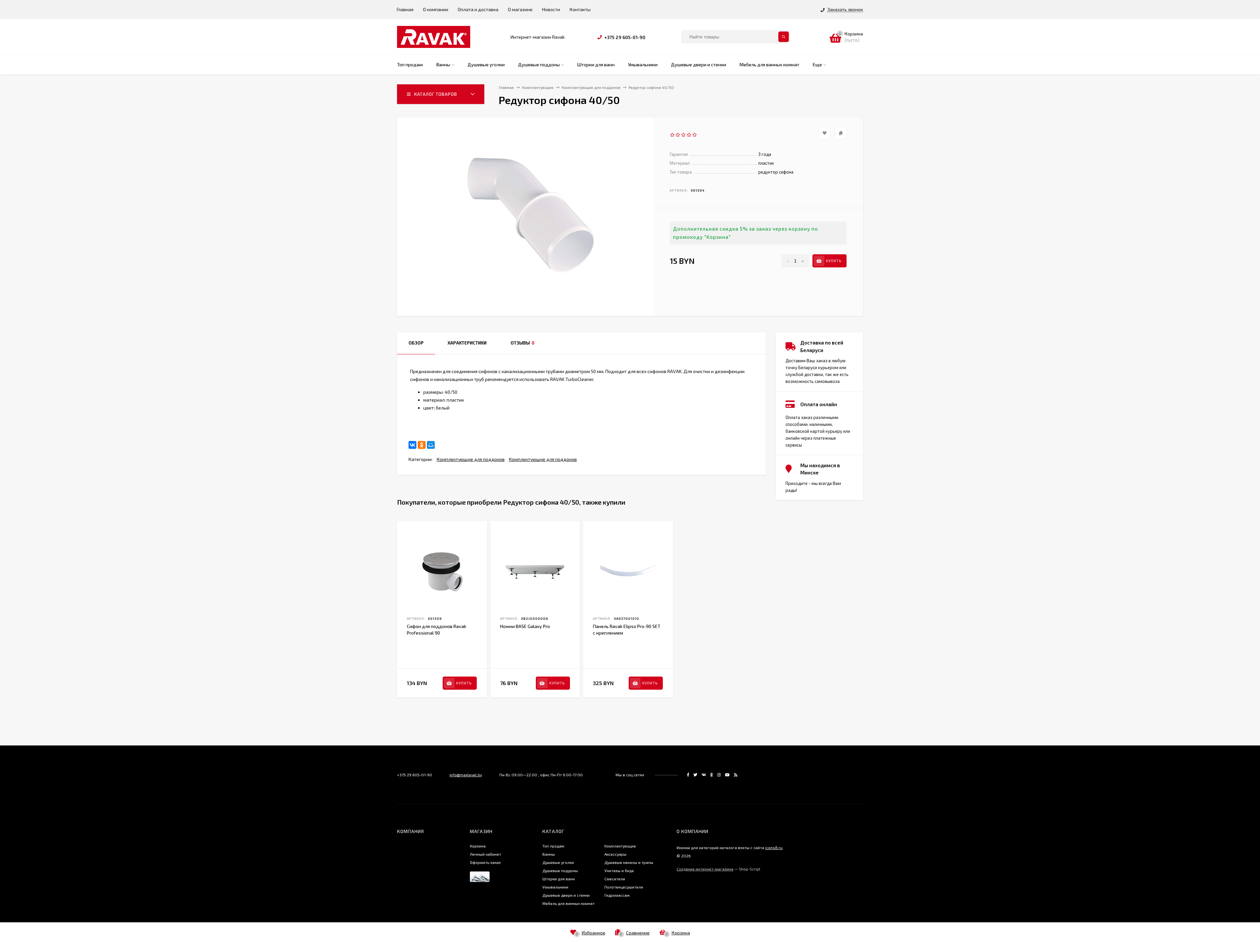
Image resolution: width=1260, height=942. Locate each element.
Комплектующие (620, 846)
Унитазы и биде (619, 870)
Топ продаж (553, 846)
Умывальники (555, 887)
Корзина (478, 846)
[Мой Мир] (431, 445)
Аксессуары (615, 854)
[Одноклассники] (422, 445)
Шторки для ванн (558, 878)
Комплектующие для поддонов (471, 459)
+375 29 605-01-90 (624, 37)
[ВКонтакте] (412, 445)
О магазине (520, 9)
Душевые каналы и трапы (628, 862)
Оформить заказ (485, 862)
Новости (551, 9)
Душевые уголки (558, 862)
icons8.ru (774, 847)
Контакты (580, 9)
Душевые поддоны (560, 870)
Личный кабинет (485, 854)
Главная (405, 9)
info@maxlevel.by (466, 774)
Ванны (548, 854)
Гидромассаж (617, 895)
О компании (435, 9)
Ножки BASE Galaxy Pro (525, 626)
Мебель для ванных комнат (568, 903)
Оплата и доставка (478, 9)
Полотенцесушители (623, 887)
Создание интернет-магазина (705, 869)
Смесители (614, 878)
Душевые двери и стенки (566, 895)
